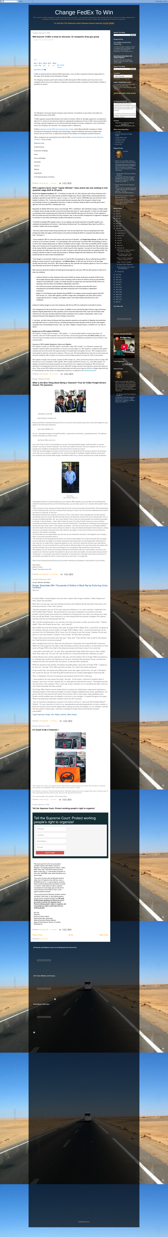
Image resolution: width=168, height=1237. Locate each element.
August (119, 235)
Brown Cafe (118, 144)
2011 (117, 289)
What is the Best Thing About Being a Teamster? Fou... (125, 258)
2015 (117, 279)
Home (70, 935)
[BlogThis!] (65, 183)
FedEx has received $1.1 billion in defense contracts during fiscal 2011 (125, 161)
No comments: (54, 374)
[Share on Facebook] (36, 64)
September (120, 233)
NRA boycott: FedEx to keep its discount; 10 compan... (126, 250)
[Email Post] (59, 183)
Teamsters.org (119, 142)
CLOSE (25, 69)
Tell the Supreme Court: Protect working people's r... (126, 267)
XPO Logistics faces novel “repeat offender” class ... (124, 254)
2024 (117, 213)
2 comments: (54, 721)
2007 (117, 299)
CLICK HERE (117, 63)
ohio (52, 714)
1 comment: (53, 183)
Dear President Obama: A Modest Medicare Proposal (124, 196)
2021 (117, 221)
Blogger (87, 1221)
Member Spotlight (44, 582)
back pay (41, 714)
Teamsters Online (120, 140)
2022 (117, 218)
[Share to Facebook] (69, 183)
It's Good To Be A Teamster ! (45, 730)
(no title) (125, 151)
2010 (117, 292)
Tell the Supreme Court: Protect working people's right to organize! (63, 808)
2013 (117, 284)
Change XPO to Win (121, 137)
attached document (90, 370)
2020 (117, 223)
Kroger (34, 582)
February (120, 248)
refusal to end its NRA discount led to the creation (57, 129)
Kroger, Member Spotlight (124, 262)
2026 (117, 211)
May (118, 243)
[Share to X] (67, 183)
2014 (117, 282)
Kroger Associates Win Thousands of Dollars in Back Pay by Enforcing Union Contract (70, 586)
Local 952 (118, 132)
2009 (117, 294)
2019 (117, 226)
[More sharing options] (55, 64)
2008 (117, 297)
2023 (117, 216)
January (119, 271)
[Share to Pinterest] (71, 183)
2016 (117, 277)
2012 (117, 287)
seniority (63, 714)
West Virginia (72, 714)
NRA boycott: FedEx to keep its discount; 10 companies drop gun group (65, 37)
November (120, 230)
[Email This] (63, 183)
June (118, 240)
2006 (117, 302)
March (119, 245)
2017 (117, 274)
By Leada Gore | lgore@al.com (49, 67)
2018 (117, 228)
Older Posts (103, 935)
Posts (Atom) (44, 939)
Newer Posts (37, 935)
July (118, 238)
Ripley (57, 714)
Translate (127, 78)
